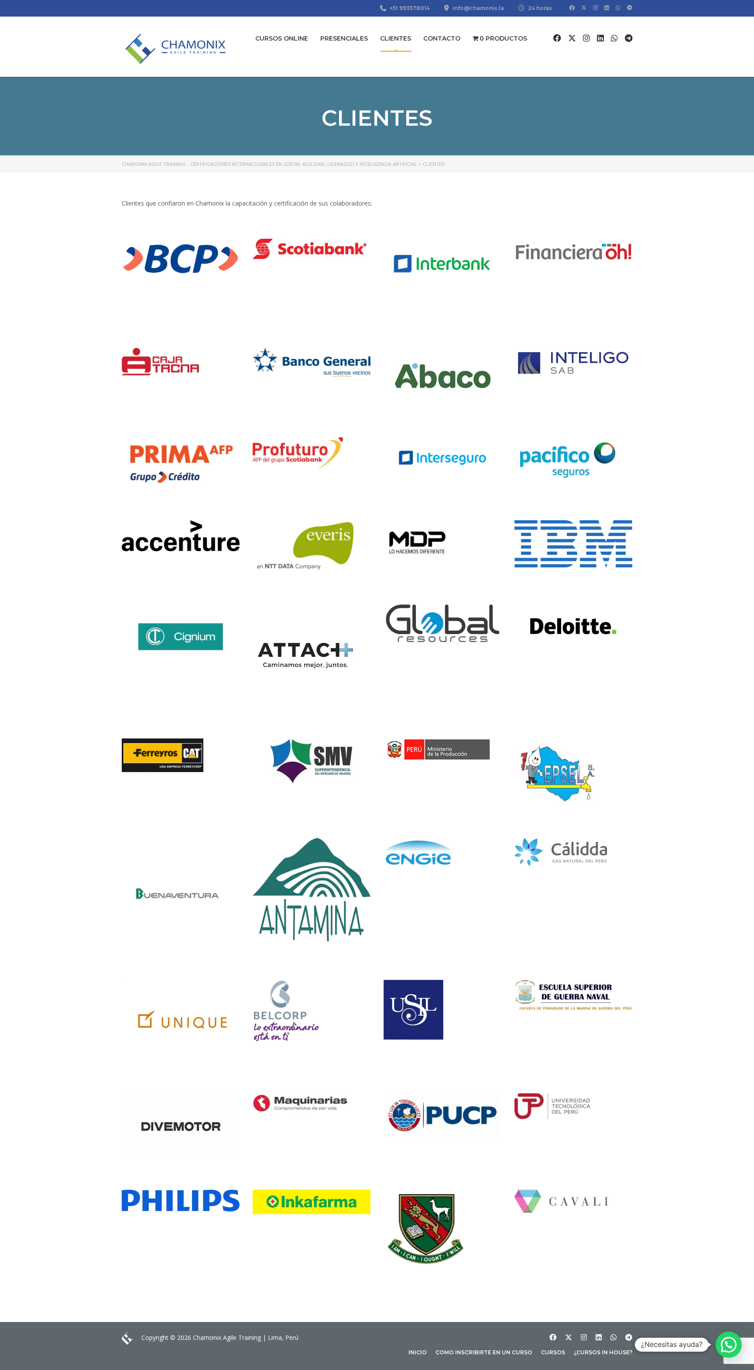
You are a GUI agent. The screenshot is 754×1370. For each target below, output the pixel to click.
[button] (729, 1345)
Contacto (441, 38)
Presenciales (344, 38)
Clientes (395, 38)
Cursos (553, 1352)
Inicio (417, 1352)
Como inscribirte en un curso (483, 1352)
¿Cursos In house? (603, 1352)
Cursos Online (281, 38)
